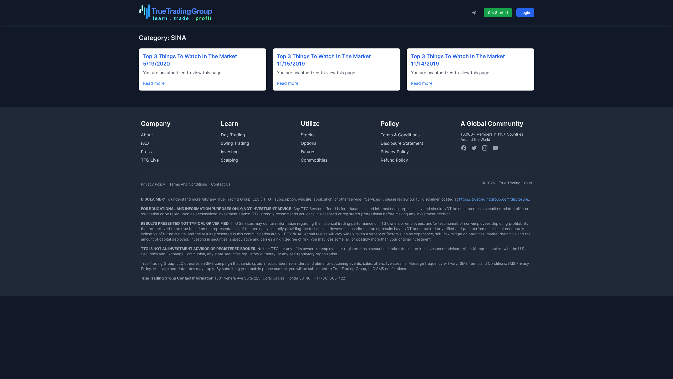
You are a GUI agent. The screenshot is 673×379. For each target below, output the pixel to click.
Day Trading (233, 134)
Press (146, 151)
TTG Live (150, 160)
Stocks (307, 134)
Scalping (229, 160)
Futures (308, 151)
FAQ (145, 143)
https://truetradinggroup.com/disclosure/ (494, 199)
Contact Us (220, 184)
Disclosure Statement (402, 143)
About (147, 134)
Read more (154, 83)
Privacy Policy (395, 151)
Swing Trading (235, 143)
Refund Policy (394, 160)
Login (525, 12)
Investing (230, 151)
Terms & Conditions (400, 134)
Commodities (314, 160)
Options (308, 143)
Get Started (498, 12)
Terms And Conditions (188, 184)
